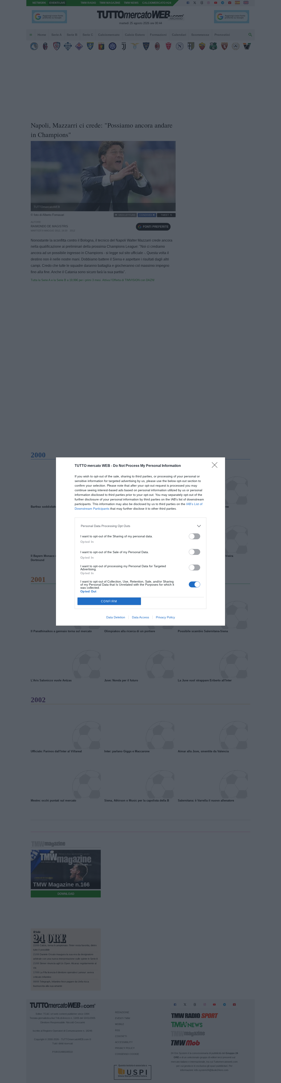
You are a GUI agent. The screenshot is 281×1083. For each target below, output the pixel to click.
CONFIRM (109, 601)
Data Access (140, 617)
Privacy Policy (165, 617)
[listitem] (140, 526)
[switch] (194, 536)
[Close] (216, 466)
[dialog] (140, 541)
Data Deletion (115, 617)
